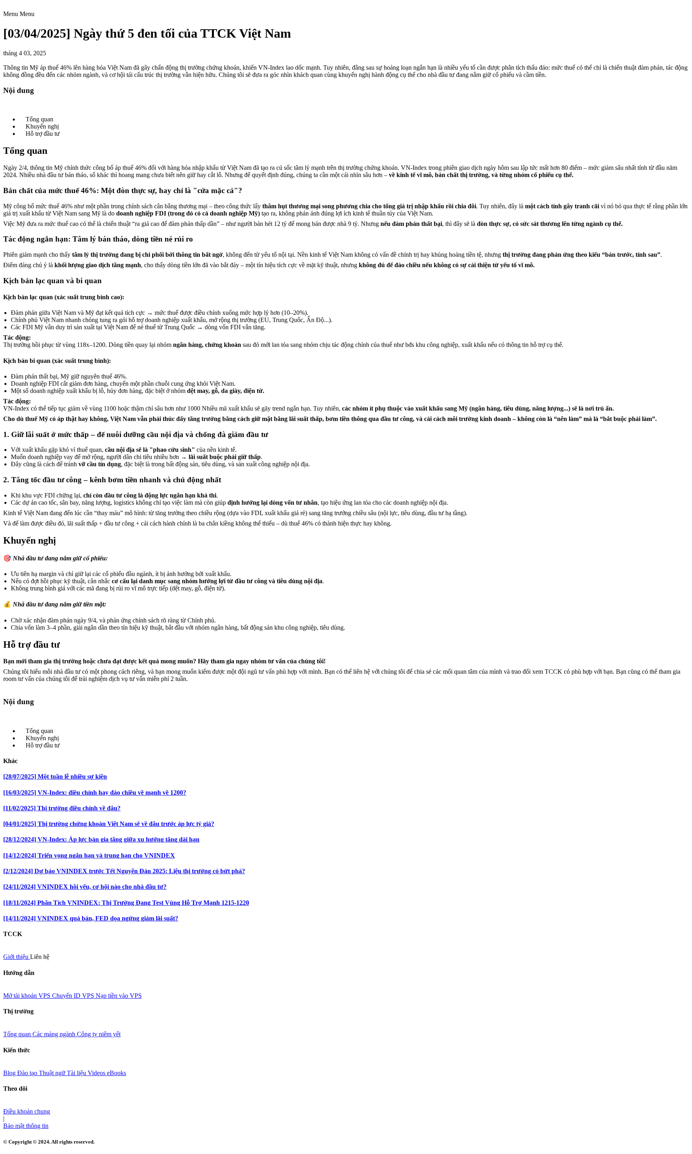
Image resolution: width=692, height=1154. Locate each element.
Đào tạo (28, 1072)
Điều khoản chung (26, 1111)
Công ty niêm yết (99, 1034)
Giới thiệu (16, 956)
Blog (10, 1072)
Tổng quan (17, 1034)
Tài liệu (77, 1072)
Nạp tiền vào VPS (119, 995)
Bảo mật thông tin (25, 1125)
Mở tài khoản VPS (27, 995)
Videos (97, 1072)
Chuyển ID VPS (74, 995)
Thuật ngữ (53, 1072)
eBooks (116, 1072)
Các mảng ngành (54, 1034)
